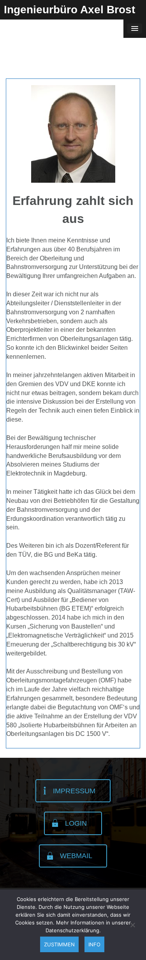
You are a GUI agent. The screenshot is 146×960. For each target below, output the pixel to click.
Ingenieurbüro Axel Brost (69, 10)
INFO (94, 944)
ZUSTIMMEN (59, 944)
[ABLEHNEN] (132, 925)
